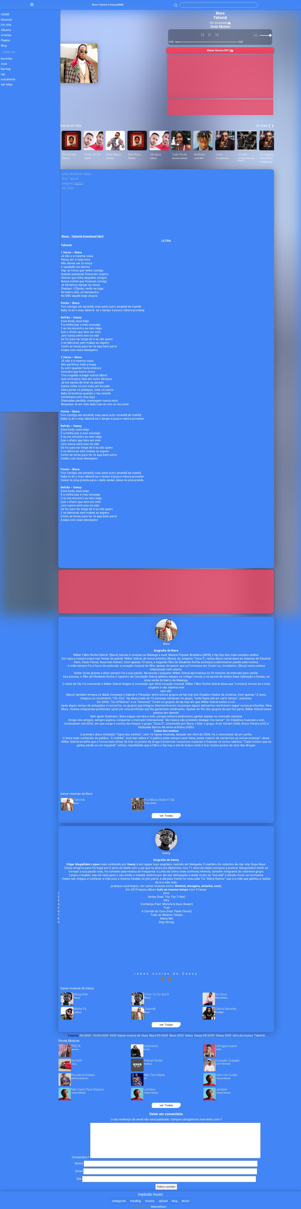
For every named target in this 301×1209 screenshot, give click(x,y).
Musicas (6, 19)
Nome (79, 1163)
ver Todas (166, 815)
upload (163, 1201)
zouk (4, 64)
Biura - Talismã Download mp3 (82, 236)
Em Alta (6, 25)
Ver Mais (7, 84)
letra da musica (243, 1035)
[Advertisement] (30, 113)
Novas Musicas (68, 1041)
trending (135, 1201)
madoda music (150, 1194)
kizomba (6, 58)
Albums (6, 30)
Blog (4, 45)
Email (78, 1171)
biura (144, 1035)
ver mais (261, 125)
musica (78, 183)
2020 (113, 1035)
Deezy (189, 1035)
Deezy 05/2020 (204, 1035)
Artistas (6, 35)
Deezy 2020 (224, 1035)
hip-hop (6, 69)
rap (3, 74)
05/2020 (85, 1035)
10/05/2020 (100, 1035)
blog (174, 1201)
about (185, 1201)
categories (119, 1201)
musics (150, 1201)
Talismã (259, 1035)
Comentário (80, 1157)
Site (78, 1179)
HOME (5, 14)
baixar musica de (129, 1035)
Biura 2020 (176, 1035)
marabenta (8, 79)
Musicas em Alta (69, 125)
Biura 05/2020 (158, 1035)
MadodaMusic (158, 1206)
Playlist (5, 40)
